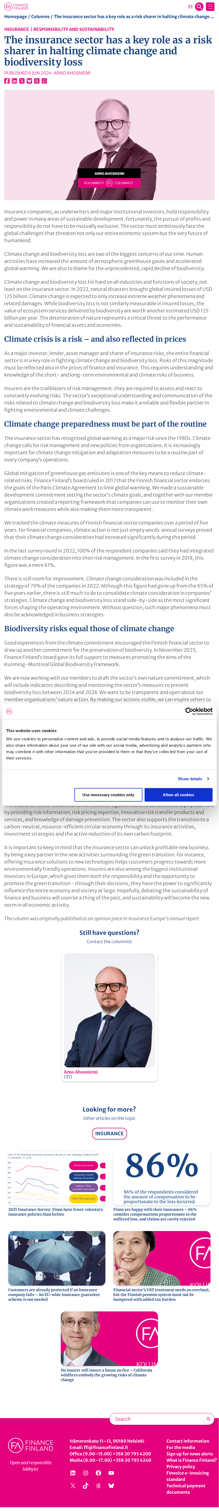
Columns (40, 16)
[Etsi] (208, 1419)
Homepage (15, 16)
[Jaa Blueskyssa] (29, 81)
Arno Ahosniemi (81, 1072)
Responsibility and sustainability (73, 29)
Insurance (16, 29)
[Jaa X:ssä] (22, 81)
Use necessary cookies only (108, 794)
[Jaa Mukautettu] (36, 81)
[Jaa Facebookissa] (7, 81)
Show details (190, 779)
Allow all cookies (178, 794)
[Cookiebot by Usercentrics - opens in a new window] (189, 711)
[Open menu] (210, 6)
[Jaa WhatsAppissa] (44, 81)
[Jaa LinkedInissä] (14, 81)
